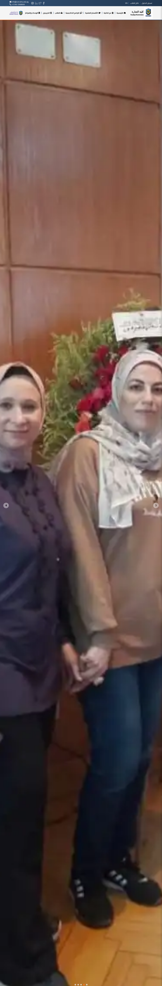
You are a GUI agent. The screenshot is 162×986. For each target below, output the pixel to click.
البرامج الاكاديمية (72, 13)
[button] (6, 505)
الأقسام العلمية (91, 13)
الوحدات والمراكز (31, 13)
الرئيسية (120, 13)
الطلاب (57, 13)
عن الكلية (107, 13)
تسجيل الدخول (147, 3)
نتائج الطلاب (134, 3)
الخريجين (46, 13)
